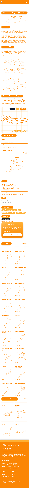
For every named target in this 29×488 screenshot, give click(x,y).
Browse (3, 474)
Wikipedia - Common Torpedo (8, 200)
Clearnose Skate (19, 251)
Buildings (9, 468)
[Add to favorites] (23, 153)
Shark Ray (4, 366)
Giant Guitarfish (19, 331)
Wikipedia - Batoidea (6, 202)
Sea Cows (18, 423)
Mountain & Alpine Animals (20, 404)
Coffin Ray (4, 267)
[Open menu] (26, 2)
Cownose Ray (5, 315)
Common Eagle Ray (20, 267)
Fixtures (9, 464)
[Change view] (25, 131)
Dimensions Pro (6, 476)
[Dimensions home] (4, 2)
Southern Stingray (6, 383)
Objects (4, 468)
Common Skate (19, 283)
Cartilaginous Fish (11, 210)
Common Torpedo (20, 299)
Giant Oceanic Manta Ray (7, 349)
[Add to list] (25, 153)
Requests (4, 477)
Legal (13, 476)
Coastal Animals (20, 212)
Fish (19, 210)
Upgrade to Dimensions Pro (12, 234)
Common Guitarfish (6, 283)
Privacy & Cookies (16, 477)
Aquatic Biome (5, 219)
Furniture (9, 463)
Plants (3, 466)
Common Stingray (6, 299)
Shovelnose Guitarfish (18, 366)
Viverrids (4, 404)
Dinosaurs (4, 423)
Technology (16, 466)
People (3, 463)
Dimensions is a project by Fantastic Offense (11, 481)
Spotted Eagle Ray (20, 383)
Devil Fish (17, 315)
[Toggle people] (23, 131)
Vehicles (15, 463)
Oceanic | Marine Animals (8, 212)
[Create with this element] (27, 153)
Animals (3, 10)
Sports (14, 464)
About (13, 474)
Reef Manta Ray (19, 348)
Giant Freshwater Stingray (6, 332)
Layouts (9, 466)
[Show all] (20, 131)
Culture (15, 468)
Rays (7, 10)
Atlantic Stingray (6, 251)
